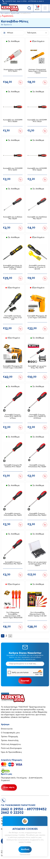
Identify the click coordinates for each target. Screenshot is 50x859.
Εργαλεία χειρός (15, 13)
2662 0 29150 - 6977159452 (27, 1)
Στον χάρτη (9, 787)
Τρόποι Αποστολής (10, 740)
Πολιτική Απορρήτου (11, 744)
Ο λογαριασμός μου (10, 733)
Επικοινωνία (6, 729)
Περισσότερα (25, 854)
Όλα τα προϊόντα (5, 13)
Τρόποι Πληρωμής (9, 737)
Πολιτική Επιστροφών (11, 748)
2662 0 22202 (12, 812)
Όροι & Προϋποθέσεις (11, 752)
